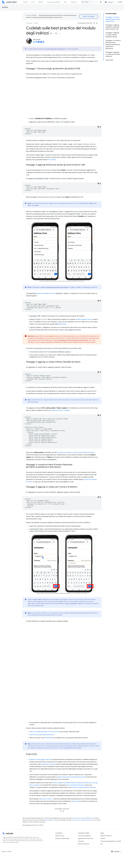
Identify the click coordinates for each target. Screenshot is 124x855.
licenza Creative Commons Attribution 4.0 (82, 818)
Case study (74, 2)
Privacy (9, 851)
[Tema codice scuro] (98, 127)
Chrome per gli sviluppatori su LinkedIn (111, 841)
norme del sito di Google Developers (81, 820)
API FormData (51, 160)
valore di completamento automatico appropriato (54, 287)
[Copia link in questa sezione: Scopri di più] (38, 754)
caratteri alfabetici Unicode (84, 319)
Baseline (41, 2)
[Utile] (94, 23)
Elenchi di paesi (76, 801)
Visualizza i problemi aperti (62, 838)
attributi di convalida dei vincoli (45, 293)
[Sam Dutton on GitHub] (36, 42)
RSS (102, 844)
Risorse (25, 2)
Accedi (120, 2)
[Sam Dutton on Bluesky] (41, 42)
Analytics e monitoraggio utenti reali (40, 759)
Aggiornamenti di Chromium (85, 838)
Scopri (33, 2)
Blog (65, 2)
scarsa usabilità (58, 783)
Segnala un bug (59, 835)
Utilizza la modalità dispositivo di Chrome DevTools (44, 732)
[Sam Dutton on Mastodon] (39, 42)
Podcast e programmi (84, 844)
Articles (5, 7)
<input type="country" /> (46, 799)
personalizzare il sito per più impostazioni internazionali (73, 340)
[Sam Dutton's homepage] (43, 42)
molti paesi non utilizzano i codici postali (69, 452)
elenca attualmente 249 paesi (75, 785)
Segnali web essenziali (48, 764)
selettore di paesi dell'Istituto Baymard (84, 787)
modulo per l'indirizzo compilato (60, 410)
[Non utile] (96, 23)
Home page (29, 23)
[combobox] (89, 2)
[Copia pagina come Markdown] (56, 33)
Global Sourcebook (88, 452)
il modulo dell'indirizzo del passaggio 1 (55, 49)
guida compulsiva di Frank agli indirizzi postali (72, 777)
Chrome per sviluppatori (84, 835)
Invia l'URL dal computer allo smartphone (41, 735)
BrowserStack (49, 738)
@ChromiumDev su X (106, 835)
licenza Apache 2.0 (50, 820)
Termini (4, 851)
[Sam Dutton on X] (34, 42)
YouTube (103, 838)
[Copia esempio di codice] (100, 127)
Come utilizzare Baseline (53, 2)
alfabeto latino (61, 324)
